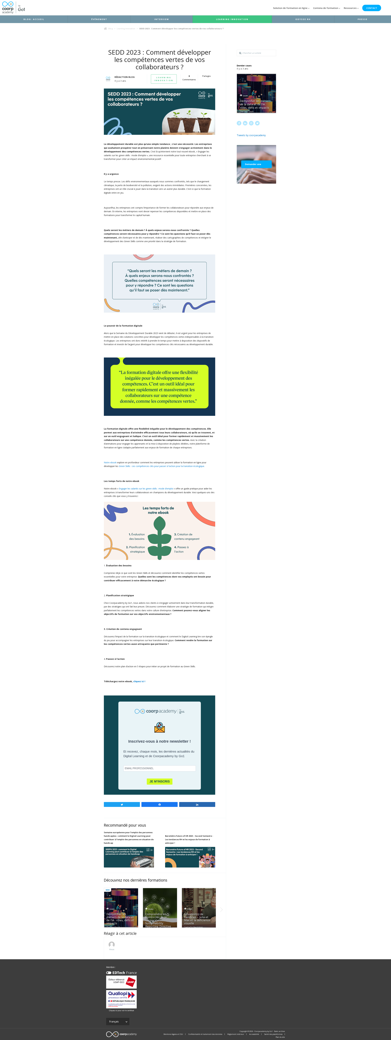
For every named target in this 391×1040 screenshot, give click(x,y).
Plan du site (280, 1037)
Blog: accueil (34, 19)
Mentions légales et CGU (173, 1034)
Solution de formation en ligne (290, 7)
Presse (362, 19)
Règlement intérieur (235, 1034)
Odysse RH (303, 19)
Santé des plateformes (273, 1034)
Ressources (350, 7)
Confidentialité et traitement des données (205, 1034)
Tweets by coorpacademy (251, 135)
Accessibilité (254, 1034)
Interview (161, 19)
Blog (110, 28)
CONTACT (371, 7)
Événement (99, 19)
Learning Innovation (232, 19)
